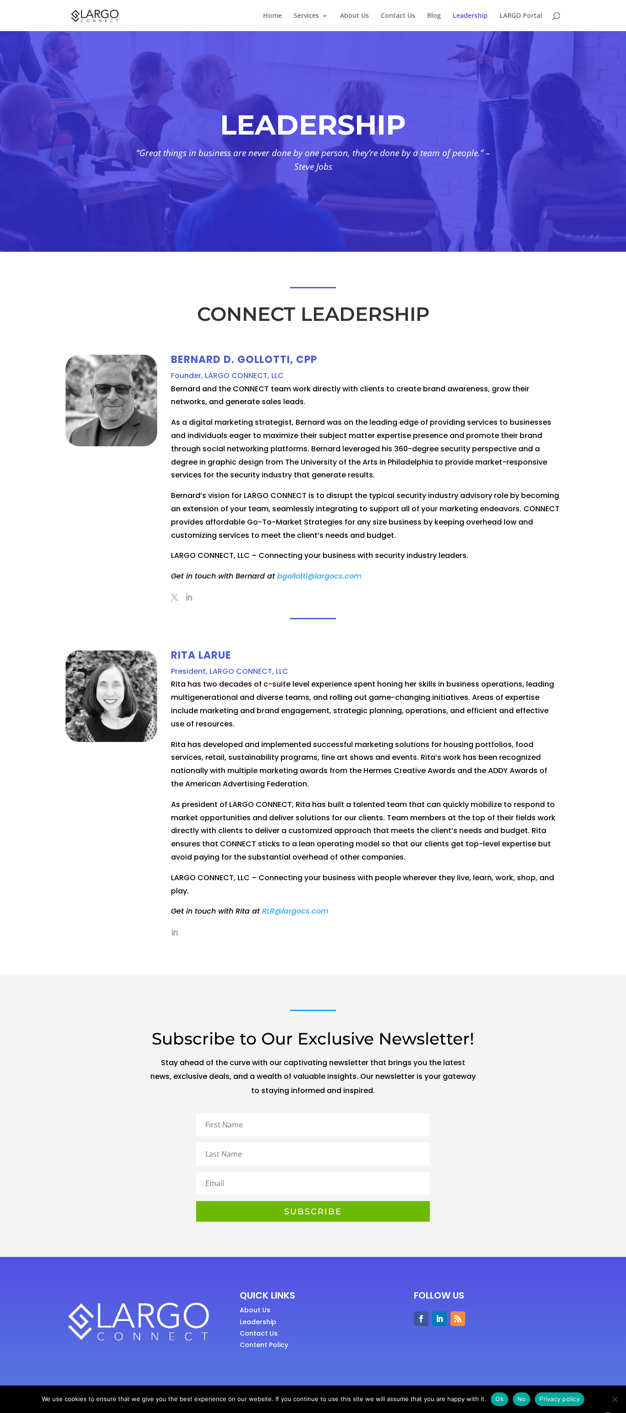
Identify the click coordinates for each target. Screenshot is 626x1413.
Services (306, 16)
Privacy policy (559, 1398)
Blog (434, 16)
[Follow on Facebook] (421, 1318)
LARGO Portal (521, 16)
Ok (499, 1398)
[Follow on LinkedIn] (439, 1318)
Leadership (470, 16)
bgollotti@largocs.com (319, 576)
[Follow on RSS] (457, 1318)
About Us (354, 16)
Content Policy (264, 1344)
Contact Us (398, 16)
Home (272, 16)
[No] (614, 1399)
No (521, 1398)
